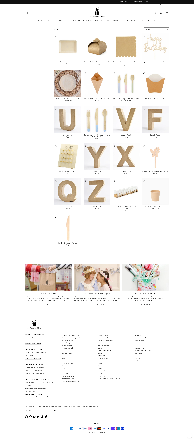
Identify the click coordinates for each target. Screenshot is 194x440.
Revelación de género (104, 350)
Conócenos (138, 335)
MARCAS (134, 21)
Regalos (64, 368)
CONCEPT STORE (102, 21)
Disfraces (64, 358)
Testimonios (138, 343)
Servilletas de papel (67, 340)
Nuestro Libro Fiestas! (141, 338)
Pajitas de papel (66, 343)
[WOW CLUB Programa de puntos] (97, 277)
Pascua (100, 373)
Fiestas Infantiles (103, 335)
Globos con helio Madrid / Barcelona (109, 378)
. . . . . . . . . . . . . (65, 350)
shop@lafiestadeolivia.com (33, 358)
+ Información (146, 304)
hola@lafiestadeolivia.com (33, 343)
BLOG (156, 21)
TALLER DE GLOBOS (120, 21)
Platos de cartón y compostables (71, 338)
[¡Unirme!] (54, 410)
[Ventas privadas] (48, 277)
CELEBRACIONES (73, 21)
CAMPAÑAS (87, 21)
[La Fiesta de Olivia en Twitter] (38, 416)
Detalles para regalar (68, 376)
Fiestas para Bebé (103, 338)
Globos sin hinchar (67, 353)
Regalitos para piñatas (68, 363)
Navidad (100, 366)
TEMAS (61, 21)
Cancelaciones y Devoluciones (144, 350)
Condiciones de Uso (140, 361)
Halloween (101, 363)
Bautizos (100, 348)
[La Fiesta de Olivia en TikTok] (46, 416)
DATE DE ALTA (48, 304)
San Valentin (101, 371)
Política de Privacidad (141, 358)
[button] (56, 36)
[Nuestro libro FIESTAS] (145, 277)
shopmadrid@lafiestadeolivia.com (35, 373)
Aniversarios (101, 355)
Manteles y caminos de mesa (70, 335)
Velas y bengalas (67, 345)
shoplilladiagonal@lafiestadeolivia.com (36, 388)
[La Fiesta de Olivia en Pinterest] (42, 416)
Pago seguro (138, 353)
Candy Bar (65, 373)
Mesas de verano (103, 358)
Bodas (100, 353)
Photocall (64, 366)
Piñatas (64, 361)
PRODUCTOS (50, 21)
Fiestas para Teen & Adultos (106, 340)
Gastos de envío (139, 348)
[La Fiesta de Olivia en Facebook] (30, 416)
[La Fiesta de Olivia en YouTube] (34, 416)
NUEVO (39, 21)
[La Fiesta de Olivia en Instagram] (26, 416)
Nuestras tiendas (140, 340)
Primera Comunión (103, 345)
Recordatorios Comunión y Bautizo (72, 381)
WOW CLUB (146, 21)
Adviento (100, 368)
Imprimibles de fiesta (68, 378)
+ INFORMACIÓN (97, 304)
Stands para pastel (67, 348)
